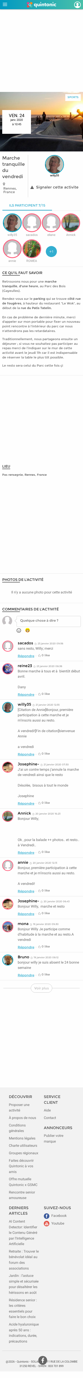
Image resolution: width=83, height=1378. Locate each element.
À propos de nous (22, 1118)
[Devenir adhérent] (73, 4)
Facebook (58, 1216)
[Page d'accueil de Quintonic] (41, 4)
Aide (47, 1110)
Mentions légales (22, 1138)
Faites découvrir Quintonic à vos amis (21, 1166)
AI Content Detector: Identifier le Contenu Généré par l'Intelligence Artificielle (23, 1232)
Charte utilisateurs (23, 1145)
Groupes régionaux (23, 1153)
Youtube (57, 1223)
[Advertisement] (41, 50)
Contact (50, 1118)
